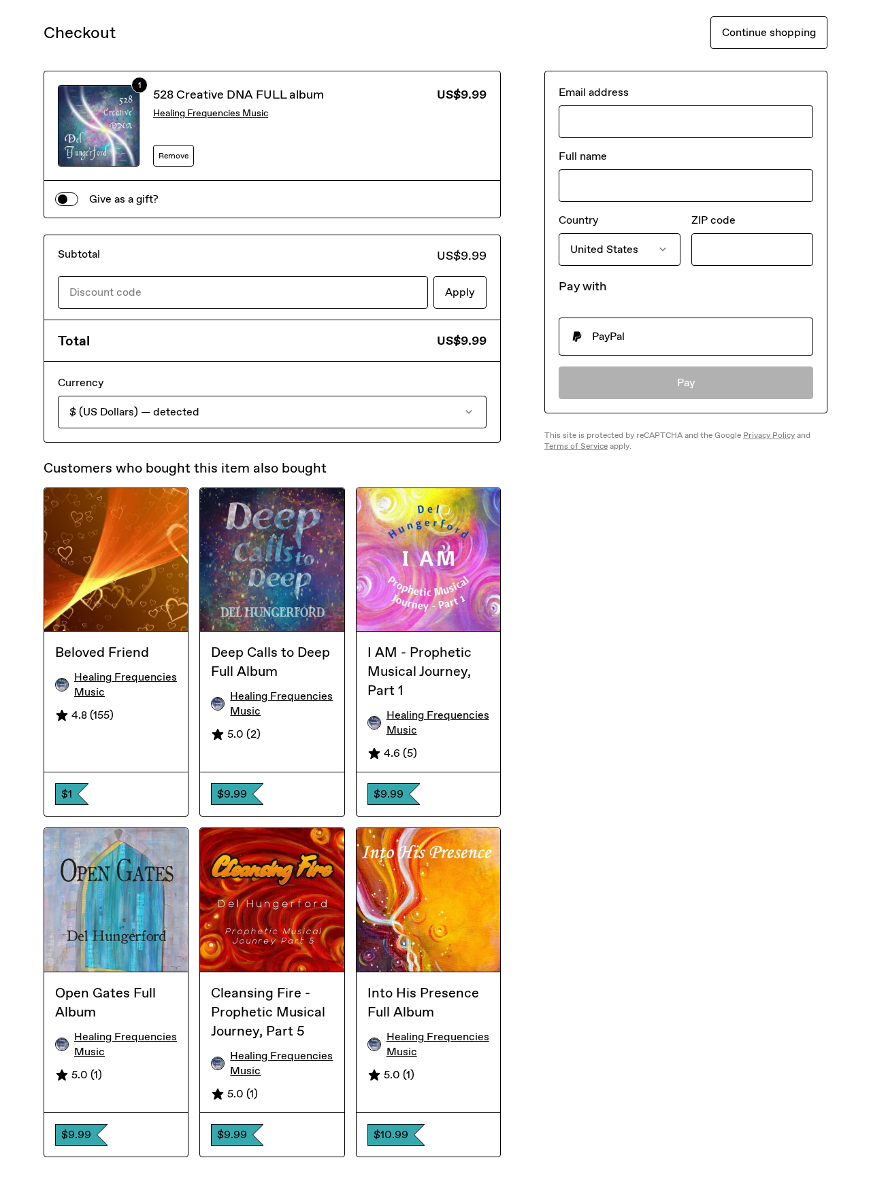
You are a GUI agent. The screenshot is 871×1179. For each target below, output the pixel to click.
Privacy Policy (769, 435)
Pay (686, 382)
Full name (583, 156)
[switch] (66, 199)
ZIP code (713, 219)
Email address (594, 92)
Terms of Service (576, 446)
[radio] (686, 337)
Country (578, 219)
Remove (173, 155)
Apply (460, 292)
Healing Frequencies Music (210, 113)
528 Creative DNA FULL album (238, 94)
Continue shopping (769, 32)
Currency (80, 382)
